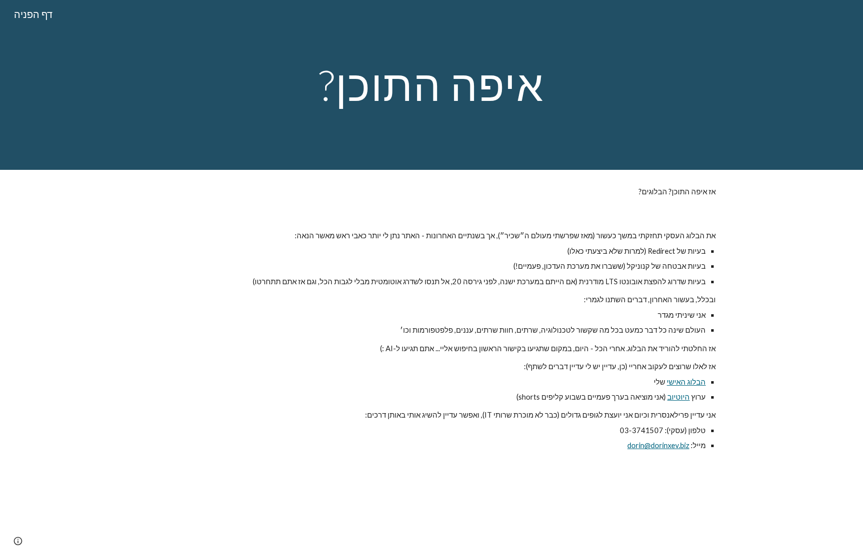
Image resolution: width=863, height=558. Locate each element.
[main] (431, 84)
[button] (18, 541)
